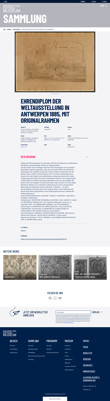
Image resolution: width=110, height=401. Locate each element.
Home (4, 29)
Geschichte (68, 349)
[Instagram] (55, 299)
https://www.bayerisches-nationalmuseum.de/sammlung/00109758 (44, 239)
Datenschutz (87, 365)
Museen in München (88, 386)
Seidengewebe (10, 277)
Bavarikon (86, 389)
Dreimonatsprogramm (52, 352)
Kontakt (86, 341)
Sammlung (9, 29)
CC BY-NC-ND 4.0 (55, 93)
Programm (83, 1)
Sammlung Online (16, 29)
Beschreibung (28, 156)
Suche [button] (6, 1)
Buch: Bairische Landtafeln (50, 277)
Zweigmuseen (13, 352)
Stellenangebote (69, 370)
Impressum (87, 359)
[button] (103, 6)
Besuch (94, 1)
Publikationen (68, 359)
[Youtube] (60, 299)
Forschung (31, 359)
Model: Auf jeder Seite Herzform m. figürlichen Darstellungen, (88, 275)
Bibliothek (67, 363)
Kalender (49, 349)
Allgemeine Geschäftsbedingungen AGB (91, 378)
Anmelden (95, 312)
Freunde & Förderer (70, 366)
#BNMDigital (31, 352)
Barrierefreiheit (89, 371)
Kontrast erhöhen (56, 399)
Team (66, 352)
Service (67, 356)
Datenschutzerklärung (68, 322)
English (105, 1)
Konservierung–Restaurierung (36, 356)
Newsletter (87, 353)
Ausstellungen (14, 349)
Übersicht (12, 345)
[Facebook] (50, 299)
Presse (85, 347)
